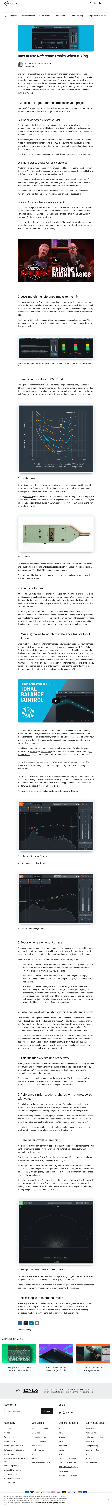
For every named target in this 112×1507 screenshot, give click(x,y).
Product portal (37, 1446)
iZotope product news (96, 16)
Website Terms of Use (42, 1502)
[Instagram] (63, 1412)
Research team (10, 1441)
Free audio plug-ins (39, 1437)
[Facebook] (60, 1412)
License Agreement (11, 1466)
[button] (5, 16)
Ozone (49, 63)
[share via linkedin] (31, 1323)
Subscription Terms (11, 1474)
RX (60, 1429)
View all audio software (68, 1476)
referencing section (43, 154)
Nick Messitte (30, 63)
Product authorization (40, 1429)
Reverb (88, 1454)
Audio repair (59, 16)
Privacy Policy (53, 1502)
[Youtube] (67, 1412)
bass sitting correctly (85, 1063)
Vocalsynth (63, 1446)
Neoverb (62, 1454)
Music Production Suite (68, 1463)
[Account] (95, 3)
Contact (7, 1433)
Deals (34, 1454)
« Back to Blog (25, 1329)
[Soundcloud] (71, 1412)
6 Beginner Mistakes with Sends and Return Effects (19, 1369)
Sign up (47, 1411)
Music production (92, 1450)
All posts (13, 16)
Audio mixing (44, 16)
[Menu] (105, 3)
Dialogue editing (76, 16)
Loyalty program (38, 1450)
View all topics (91, 1463)
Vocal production (92, 1458)
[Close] (108, 1499)
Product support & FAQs (41, 1463)
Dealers (34, 1458)
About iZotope (9, 1429)
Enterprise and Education (14, 1450)
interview (62, 125)
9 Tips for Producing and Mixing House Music (93, 1369)
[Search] (90, 3)
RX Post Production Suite (68, 1467)
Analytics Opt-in (10, 1483)
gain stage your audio (53, 320)
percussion (56, 1067)
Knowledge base (38, 1433)
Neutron (62, 1437)
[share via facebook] (20, 1323)
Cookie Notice (9, 1454)
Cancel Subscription (12, 1479)
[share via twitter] (26, 1323)
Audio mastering (28, 16)
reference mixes (69, 171)
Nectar (61, 1441)
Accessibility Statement (13, 1470)
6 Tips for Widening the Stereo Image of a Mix (56, 1369)
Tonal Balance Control (67, 1458)
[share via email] (37, 1323)
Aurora (61, 1450)
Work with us (9, 1437)
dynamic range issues (64, 1285)
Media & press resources (13, 1446)
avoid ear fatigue (61, 597)
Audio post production (94, 1437)
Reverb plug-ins (64, 1471)
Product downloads (39, 1441)
